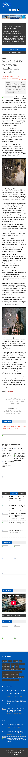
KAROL (10, 680)
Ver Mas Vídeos (16, 615)
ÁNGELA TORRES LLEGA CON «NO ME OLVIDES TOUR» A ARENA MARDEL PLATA (16, 710)
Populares (14, 493)
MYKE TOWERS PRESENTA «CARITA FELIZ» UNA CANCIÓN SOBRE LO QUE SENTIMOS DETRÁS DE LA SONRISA (13, 41)
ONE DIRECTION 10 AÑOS (16, 530)
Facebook (5, 493)
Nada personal (6, 664)
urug (17, 669)
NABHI (4, 672)
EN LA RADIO (5, 669)
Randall (22, 669)
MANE (10, 661)
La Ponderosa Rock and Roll (16, 522)
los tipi (12, 669)
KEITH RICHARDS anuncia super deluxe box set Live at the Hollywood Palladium (17, 515)
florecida (4, 661)
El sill (13, 664)
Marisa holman (6, 677)
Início (8, 52)
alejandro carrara (12, 672)
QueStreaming (17, 752)
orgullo (19, 672)
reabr (17, 674)
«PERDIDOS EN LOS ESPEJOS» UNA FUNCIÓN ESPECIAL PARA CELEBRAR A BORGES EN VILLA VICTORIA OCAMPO (14, 26)
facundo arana (6, 666)
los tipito (16, 661)
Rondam (16, 680)
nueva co (22, 664)
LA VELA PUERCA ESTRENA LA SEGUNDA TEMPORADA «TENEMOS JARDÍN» (16, 702)
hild (20, 661)
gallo (13, 677)
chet (13, 666)
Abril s (12, 674)
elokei (16, 666)
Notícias (14, 52)
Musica (19, 52)
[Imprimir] (25, 79)
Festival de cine (20, 677)
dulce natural (5, 674)
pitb (17, 664)
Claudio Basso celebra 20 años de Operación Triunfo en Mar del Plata (17, 507)
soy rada (4, 680)
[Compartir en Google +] (24, 79)
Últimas (22, 493)
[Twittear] (22, 79)
